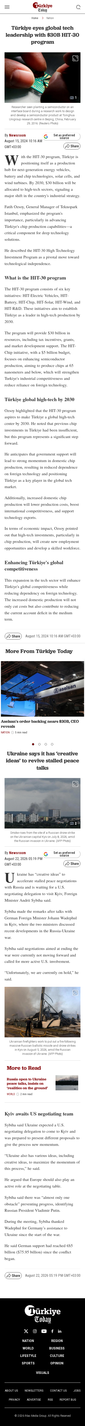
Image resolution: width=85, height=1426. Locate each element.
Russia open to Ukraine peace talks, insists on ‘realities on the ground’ (27, 1083)
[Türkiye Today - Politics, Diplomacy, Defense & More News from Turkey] (42, 7)
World (11, 1094)
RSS (50, 1400)
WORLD (28, 1348)
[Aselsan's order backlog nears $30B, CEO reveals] (42, 689)
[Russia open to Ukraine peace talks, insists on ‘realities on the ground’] (67, 1082)
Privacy (14, 1400)
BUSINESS (57, 1348)
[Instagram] (35, 1331)
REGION (57, 1341)
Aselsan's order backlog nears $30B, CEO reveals (40, 724)
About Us (11, 1391)
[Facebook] (52, 1331)
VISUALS (42, 1373)
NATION (28, 1341)
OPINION (56, 1363)
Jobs (76, 1391)
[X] (26, 1331)
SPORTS (28, 1363)
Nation (50, 18)
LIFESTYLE (28, 1356)
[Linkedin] (59, 1331)
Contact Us (58, 1391)
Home (35, 18)
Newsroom (17, 135)
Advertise (34, 1400)
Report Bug (68, 1400)
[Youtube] (44, 1331)
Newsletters (34, 1391)
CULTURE (57, 1356)
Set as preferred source (64, 136)
